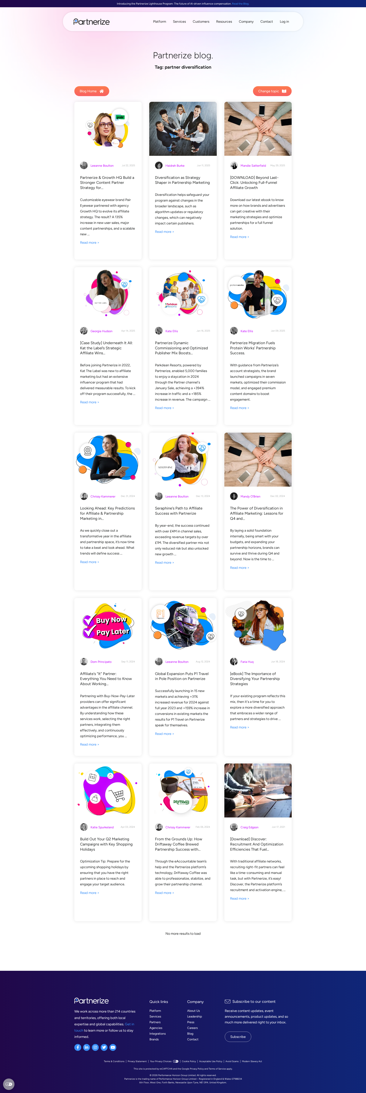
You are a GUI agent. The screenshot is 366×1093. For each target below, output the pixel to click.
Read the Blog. (240, 3)
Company (246, 21)
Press (190, 1022)
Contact (266, 21)
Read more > (89, 242)
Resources (224, 21)
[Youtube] (112, 1047)
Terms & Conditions (114, 1061)
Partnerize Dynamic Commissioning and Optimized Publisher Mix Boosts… (181, 348)
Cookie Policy (189, 1061)
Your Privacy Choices (161, 1061)
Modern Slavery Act (252, 1061)
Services (179, 21)
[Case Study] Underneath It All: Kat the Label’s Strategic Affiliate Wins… (106, 348)
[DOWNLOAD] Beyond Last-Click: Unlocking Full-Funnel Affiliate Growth (254, 182)
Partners (155, 1022)
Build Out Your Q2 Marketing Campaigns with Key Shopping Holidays (106, 844)
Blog (190, 1033)
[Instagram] (95, 1047)
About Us (193, 1011)
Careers (192, 1028)
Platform (159, 21)
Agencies (155, 1028)
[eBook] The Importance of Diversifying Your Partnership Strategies (255, 678)
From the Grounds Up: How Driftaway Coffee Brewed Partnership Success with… (178, 844)
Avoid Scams (232, 1061)
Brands (154, 1039)
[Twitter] (104, 1047)
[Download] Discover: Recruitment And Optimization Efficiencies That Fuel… (256, 844)
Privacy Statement (137, 1061)
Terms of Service (217, 1068)
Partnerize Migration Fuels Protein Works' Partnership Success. (253, 348)
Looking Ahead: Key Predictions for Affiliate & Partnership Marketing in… (107, 513)
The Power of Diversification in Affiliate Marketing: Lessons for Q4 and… (256, 513)
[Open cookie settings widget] (8, 1084)
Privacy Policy (197, 1068)
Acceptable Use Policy (210, 1061)
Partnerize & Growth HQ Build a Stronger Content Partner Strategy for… (107, 182)
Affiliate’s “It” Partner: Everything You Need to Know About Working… (106, 678)
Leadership (194, 1016)
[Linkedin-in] (86, 1047)
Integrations (157, 1033)
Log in (284, 21)
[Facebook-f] (77, 1047)
